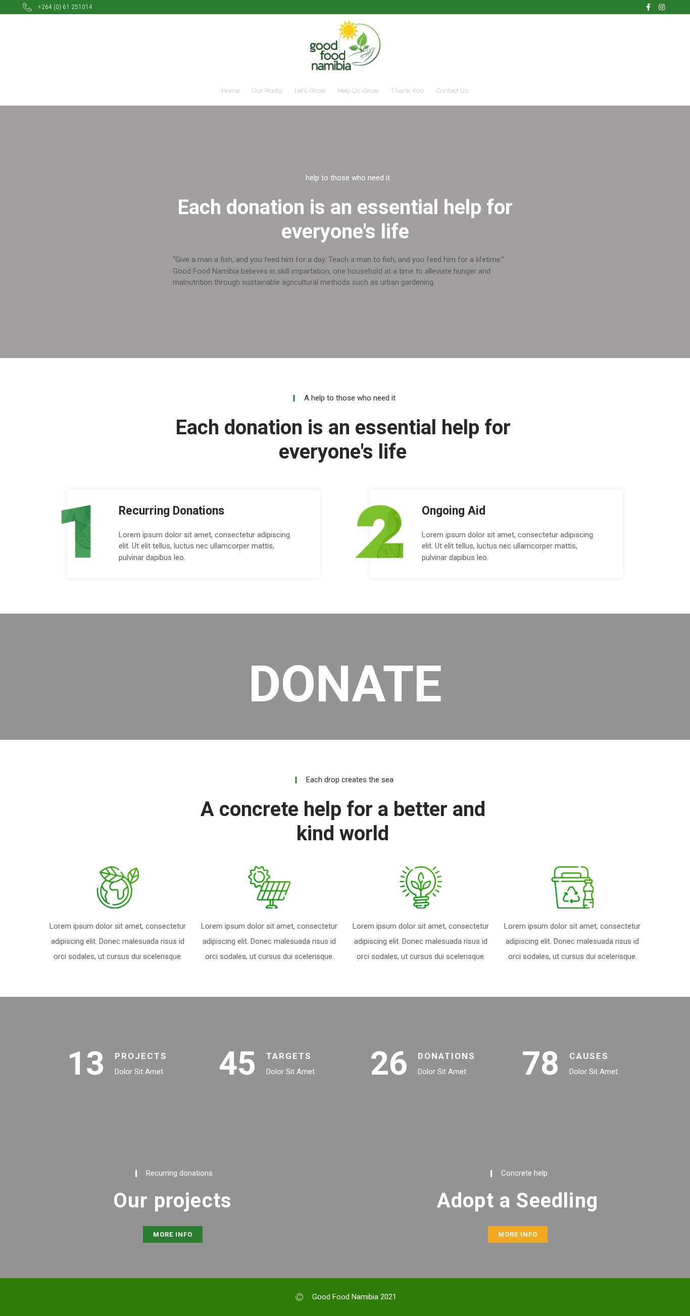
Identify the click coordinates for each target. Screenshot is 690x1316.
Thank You (407, 90)
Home (230, 90)
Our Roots (267, 90)
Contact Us (452, 90)
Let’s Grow (309, 90)
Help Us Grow (357, 90)
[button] (173, 1234)
